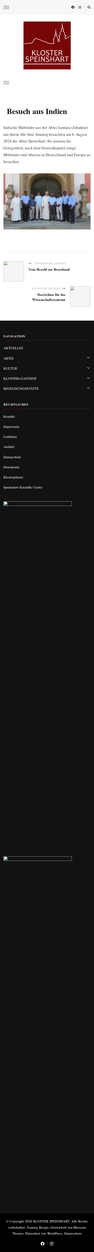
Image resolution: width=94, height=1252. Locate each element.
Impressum (11, 426)
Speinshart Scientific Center (22, 487)
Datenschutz (12, 457)
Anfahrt (8, 446)
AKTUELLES (13, 348)
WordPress (54, 1233)
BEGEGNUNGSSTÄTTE (21, 388)
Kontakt (9, 416)
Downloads (11, 467)
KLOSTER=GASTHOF (20, 378)
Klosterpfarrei (13, 477)
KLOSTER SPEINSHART (51, 1221)
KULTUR (10, 368)
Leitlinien (10, 436)
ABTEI (8, 358)
